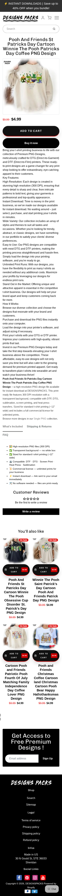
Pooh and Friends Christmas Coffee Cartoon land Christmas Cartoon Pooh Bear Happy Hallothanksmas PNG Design (46, 682)
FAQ (5, 434)
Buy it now (31, 143)
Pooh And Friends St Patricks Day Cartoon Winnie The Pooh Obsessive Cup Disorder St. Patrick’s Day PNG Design (16, 596)
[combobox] (26, 29)
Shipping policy (31, 833)
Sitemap (31, 804)
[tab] (15, 427)
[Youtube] (43, 878)
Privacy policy (31, 827)
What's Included (13, 426)
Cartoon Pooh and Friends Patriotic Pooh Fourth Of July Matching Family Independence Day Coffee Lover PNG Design (16, 682)
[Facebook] (19, 878)
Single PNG (40, 418)
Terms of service (31, 820)
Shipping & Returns (39, 426)
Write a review (31, 511)
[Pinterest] (27, 878)
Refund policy (31, 840)
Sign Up (48, 758)
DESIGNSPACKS (34, 883)
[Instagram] (35, 878)
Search (31, 798)
